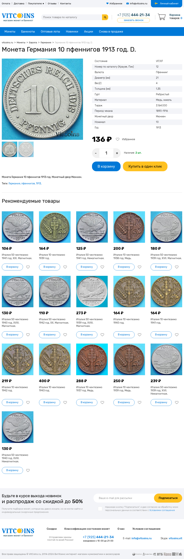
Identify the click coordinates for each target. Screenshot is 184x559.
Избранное (116, 3)
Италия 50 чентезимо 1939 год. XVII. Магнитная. (166, 256)
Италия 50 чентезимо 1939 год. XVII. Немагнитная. (164, 390)
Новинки (72, 31)
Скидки (52, 528)
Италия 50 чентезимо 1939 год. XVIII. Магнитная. (89, 322)
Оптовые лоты (50, 31)
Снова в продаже (111, 31)
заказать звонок (133, 20)
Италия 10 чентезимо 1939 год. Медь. (126, 389)
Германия (14, 183)
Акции (88, 31)
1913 (38, 183)
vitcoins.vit (175, 538)
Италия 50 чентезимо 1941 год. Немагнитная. (90, 256)
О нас (121, 528)
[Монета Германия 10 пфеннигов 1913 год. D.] (42, 99)
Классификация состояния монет (87, 528)
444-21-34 (133, 15)
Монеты (9, 31)
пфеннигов (28, 183)
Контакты (65, 3)
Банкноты (28, 31)
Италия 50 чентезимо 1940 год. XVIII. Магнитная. (15, 322)
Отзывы (52, 3)
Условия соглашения (146, 528)
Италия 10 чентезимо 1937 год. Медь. (89, 389)
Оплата (6, 3)
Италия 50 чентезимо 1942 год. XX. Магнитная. (54, 321)
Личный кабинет (169, 3)
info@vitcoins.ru (138, 3)
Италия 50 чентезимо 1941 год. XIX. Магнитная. (17, 256)
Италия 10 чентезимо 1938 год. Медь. (126, 256)
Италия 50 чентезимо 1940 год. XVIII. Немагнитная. (15, 458)
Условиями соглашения (162, 510)
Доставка (19, 3)
